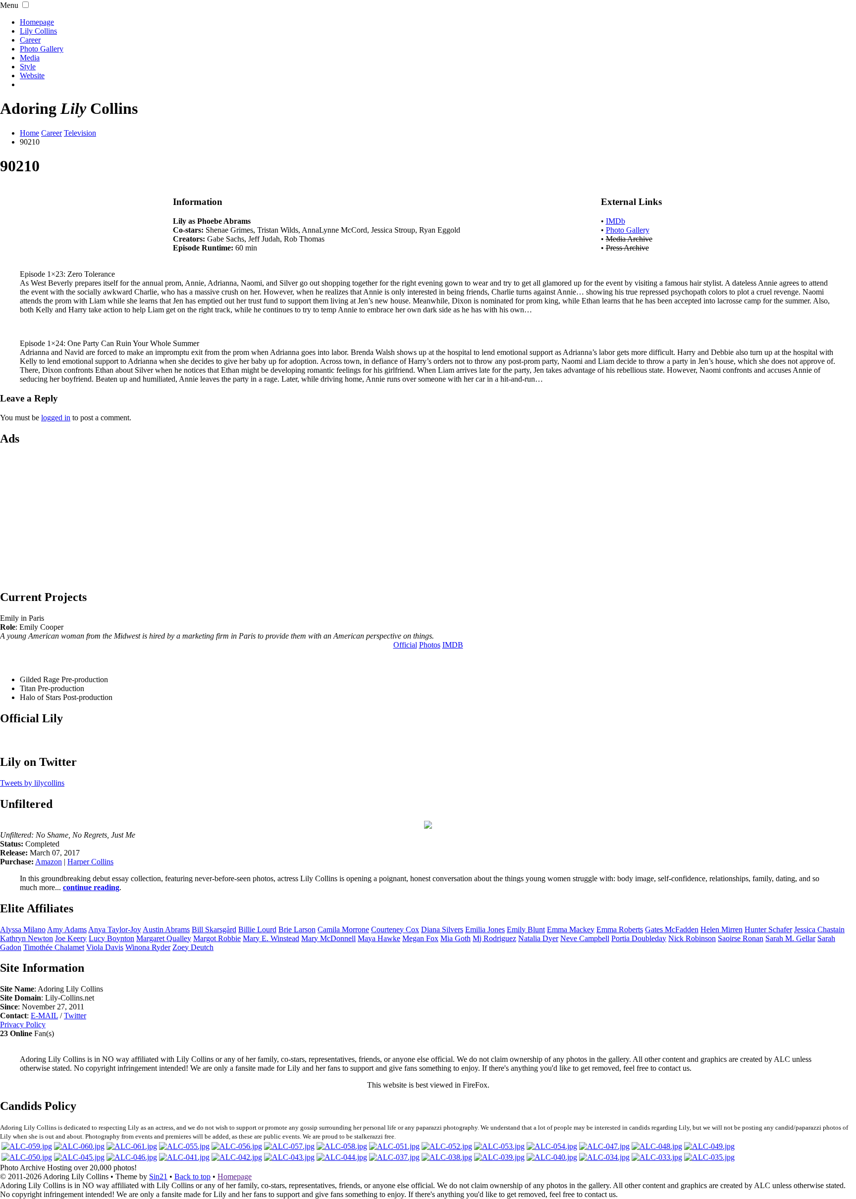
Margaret (163, 938)
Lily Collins (38, 31)
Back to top (192, 1176)
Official (405, 645)
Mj (494, 938)
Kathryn (26, 938)
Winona (147, 947)
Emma (570, 929)
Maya (379, 938)
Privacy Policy (23, 1024)
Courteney (395, 929)
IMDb (615, 221)
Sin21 (158, 1176)
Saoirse (740, 938)
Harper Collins (90, 861)
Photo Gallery (41, 49)
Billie (257, 929)
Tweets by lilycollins (32, 783)
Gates (671, 929)
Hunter (768, 929)
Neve (584, 938)
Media (30, 57)
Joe (71, 938)
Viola (104, 947)
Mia (455, 938)
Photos (429, 645)
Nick (692, 938)
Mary (328, 938)
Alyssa (23, 929)
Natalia (538, 938)
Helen (721, 929)
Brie (297, 929)
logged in (55, 417)
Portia (638, 938)
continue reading (91, 887)
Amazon (48, 861)
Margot (217, 938)
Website (32, 75)
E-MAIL (44, 1015)
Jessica (819, 929)
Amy (67, 929)
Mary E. (271, 938)
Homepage (37, 22)
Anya (114, 929)
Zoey (193, 947)
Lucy (111, 938)
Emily (526, 929)
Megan (420, 938)
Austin (166, 929)
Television (80, 133)
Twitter (75, 1015)
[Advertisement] (428, 517)
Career (30, 40)
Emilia (485, 929)
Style (28, 66)
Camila (343, 929)
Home (29, 133)
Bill (214, 929)
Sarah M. (790, 938)
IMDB (452, 645)
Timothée (53, 947)
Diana (442, 929)
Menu (9, 5)
